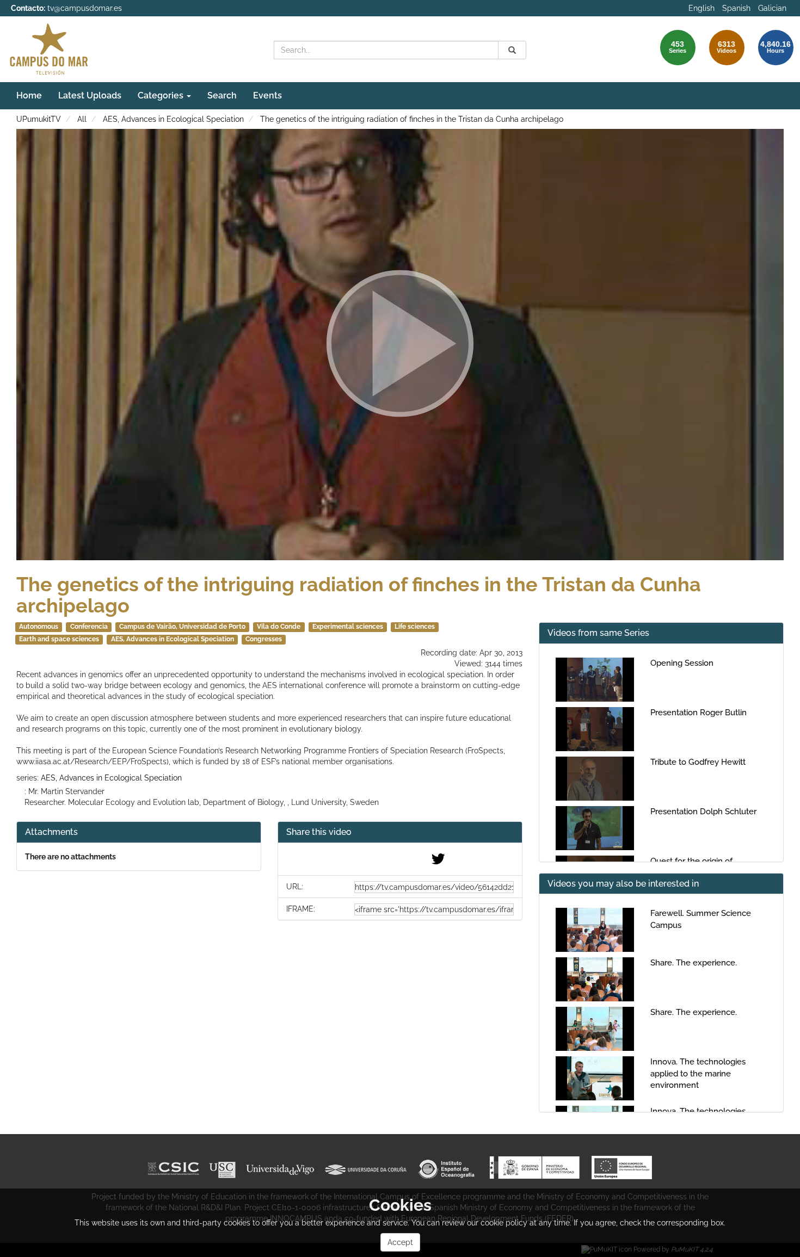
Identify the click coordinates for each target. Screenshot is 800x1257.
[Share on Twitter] (438, 861)
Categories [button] (162, 95)
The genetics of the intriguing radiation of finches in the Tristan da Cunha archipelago (411, 119)
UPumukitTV (38, 119)
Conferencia (89, 626)
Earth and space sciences (59, 639)
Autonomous (38, 626)
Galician (772, 8)
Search (222, 95)
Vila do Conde (278, 626)
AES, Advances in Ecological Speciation (173, 119)
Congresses (263, 639)
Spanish (736, 8)
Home (29, 95)
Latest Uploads (89, 95)
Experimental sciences (347, 626)
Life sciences (415, 626)
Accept (400, 1242)
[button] (400, 832)
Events (267, 95)
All (82, 119)
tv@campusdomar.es (84, 8)
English (701, 8)
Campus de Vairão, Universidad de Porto (182, 626)
